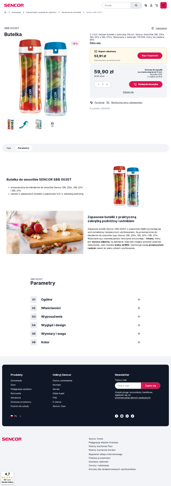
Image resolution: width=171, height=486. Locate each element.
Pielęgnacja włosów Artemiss (103, 442)
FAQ (55, 397)
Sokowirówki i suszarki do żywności (41, 12)
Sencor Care (59, 406)
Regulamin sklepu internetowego (105, 454)
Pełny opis (95, 43)
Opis (9, 148)
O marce (57, 402)
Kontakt (57, 384)
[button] (145, 84)
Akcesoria (16, 397)
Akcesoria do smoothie (71, 12)
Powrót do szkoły (20, 406)
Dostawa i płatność (98, 461)
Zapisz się (150, 385)
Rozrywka (16, 393)
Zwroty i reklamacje (99, 465)
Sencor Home (96, 438)
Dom (13, 384)
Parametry (23, 148)
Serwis (56, 389)
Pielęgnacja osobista (21, 389)
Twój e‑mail (121, 380)
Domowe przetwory (21, 402)
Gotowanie (16, 12)
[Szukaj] (136, 5)
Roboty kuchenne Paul (100, 446)
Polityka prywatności (99, 458)
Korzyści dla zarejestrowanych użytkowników (112, 469)
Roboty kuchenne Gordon (102, 450)
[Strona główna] (5, 12)
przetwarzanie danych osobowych (132, 397)
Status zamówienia (62, 380)
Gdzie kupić (58, 393)
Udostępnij (161, 28)
